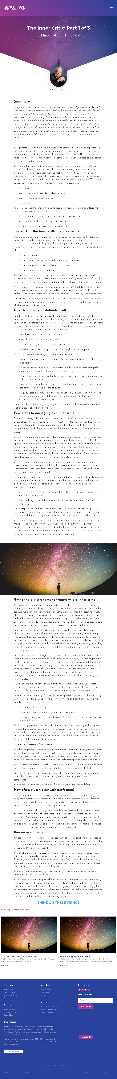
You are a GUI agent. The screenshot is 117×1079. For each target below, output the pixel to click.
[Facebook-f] (79, 990)
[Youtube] (85, 990)
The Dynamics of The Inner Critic (19, 956)
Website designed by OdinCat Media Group (99, 1073)
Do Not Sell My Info (13, 1051)
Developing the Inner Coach (75, 956)
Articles (45, 985)
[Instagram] (82, 990)
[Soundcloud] (88, 990)
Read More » (5, 965)
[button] (111, 8)
